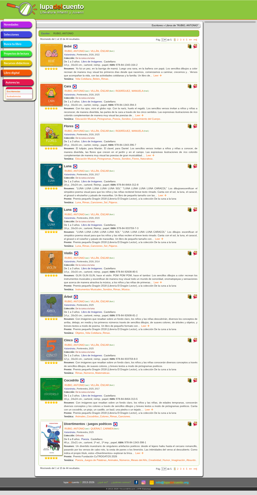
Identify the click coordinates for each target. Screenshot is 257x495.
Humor (166, 460)
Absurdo (191, 460)
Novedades (16, 24)
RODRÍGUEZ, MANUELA (132, 90)
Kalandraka (69, 54)
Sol (105, 202)
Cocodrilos (93, 416)
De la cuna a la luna (85, 58)
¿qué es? (103, 482)
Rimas (104, 78)
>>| (195, 39)
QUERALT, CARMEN (105, 428)
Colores (104, 416)
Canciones (96, 202)
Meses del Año (139, 460)
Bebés (96, 78)
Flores (135, 158)
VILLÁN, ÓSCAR (103, 51)
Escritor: (45, 33)
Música (126, 289)
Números (89, 372)
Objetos (79, 332)
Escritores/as (13, 91)
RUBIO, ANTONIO (77, 51)
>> (190, 39)
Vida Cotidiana (83, 78)
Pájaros (113, 202)
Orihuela (80, 435)
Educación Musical (85, 118)
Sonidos (126, 118)
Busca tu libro (16, 44)
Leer (158, 75)
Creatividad (155, 460)
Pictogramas (104, 118)
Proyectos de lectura (16, 53)
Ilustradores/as (14, 96)
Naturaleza (146, 158)
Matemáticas (102, 372)
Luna (78, 202)
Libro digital (16, 73)
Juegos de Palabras (95, 460)
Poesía (116, 118)
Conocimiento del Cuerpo (146, 118)
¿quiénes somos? (121, 482)
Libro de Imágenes (91, 61)
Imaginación (178, 460)
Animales (80, 416)
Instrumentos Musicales (88, 289)
